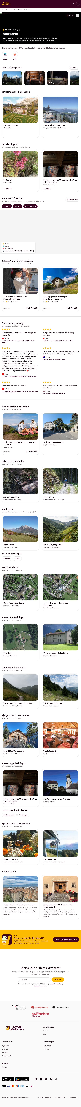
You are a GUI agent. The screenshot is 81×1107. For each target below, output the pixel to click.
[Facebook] (41, 1079)
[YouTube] (46, 1079)
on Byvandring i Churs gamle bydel (54, 359)
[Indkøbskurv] (73, 4)
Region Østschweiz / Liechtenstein (12, 9)
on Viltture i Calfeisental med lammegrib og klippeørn (19, 376)
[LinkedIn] (36, 1079)
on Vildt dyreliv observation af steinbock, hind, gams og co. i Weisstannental (20, 392)
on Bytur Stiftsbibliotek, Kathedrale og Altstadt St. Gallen (18, 341)
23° (70, 15)
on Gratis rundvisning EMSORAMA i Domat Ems (58, 340)
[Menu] (78, 4)
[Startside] (6, 4)
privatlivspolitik (56, 984)
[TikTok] (56, 1079)
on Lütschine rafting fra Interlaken (54, 393)
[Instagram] (51, 1079)
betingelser (38, 986)
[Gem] (77, 15)
